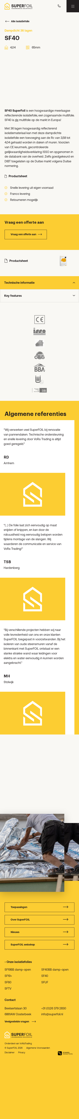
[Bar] (73, 6)
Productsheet (18, 176)
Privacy (21, 1052)
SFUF (44, 982)
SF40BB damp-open (55, 969)
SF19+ (8, 975)
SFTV (8, 988)
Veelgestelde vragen (17, 1021)
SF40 (44, 975)
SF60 (8, 982)
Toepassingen (19, 907)
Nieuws (15, 932)
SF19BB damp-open (18, 969)
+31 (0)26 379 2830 (53, 1008)
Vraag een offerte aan (23, 234)
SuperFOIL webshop (23, 944)
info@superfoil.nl (52, 1014)
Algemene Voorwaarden (38, 1048)
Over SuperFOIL (20, 919)
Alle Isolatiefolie (20, 21)
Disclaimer (10, 1052)
